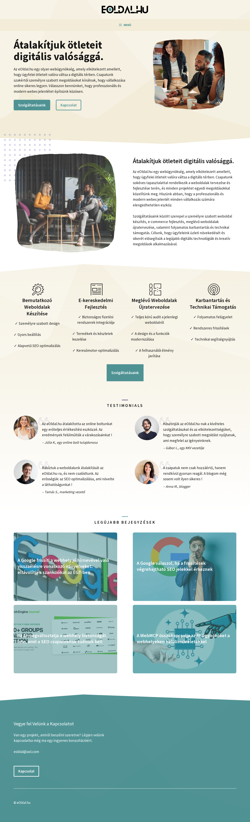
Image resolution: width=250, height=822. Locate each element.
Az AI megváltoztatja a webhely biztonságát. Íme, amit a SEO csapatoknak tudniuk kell (62, 638)
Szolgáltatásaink (32, 105)
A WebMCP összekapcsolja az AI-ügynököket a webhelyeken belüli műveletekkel (183, 638)
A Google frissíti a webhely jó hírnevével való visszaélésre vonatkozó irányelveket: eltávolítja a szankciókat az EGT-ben (63, 566)
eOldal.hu (23, 802)
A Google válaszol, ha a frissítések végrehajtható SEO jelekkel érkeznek (175, 566)
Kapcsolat (68, 105)
